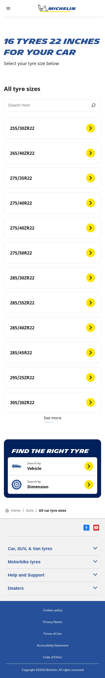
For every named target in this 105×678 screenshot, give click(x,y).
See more (52, 418)
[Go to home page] (56, 8)
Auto (29, 510)
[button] (52, 466)
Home (16, 510)
